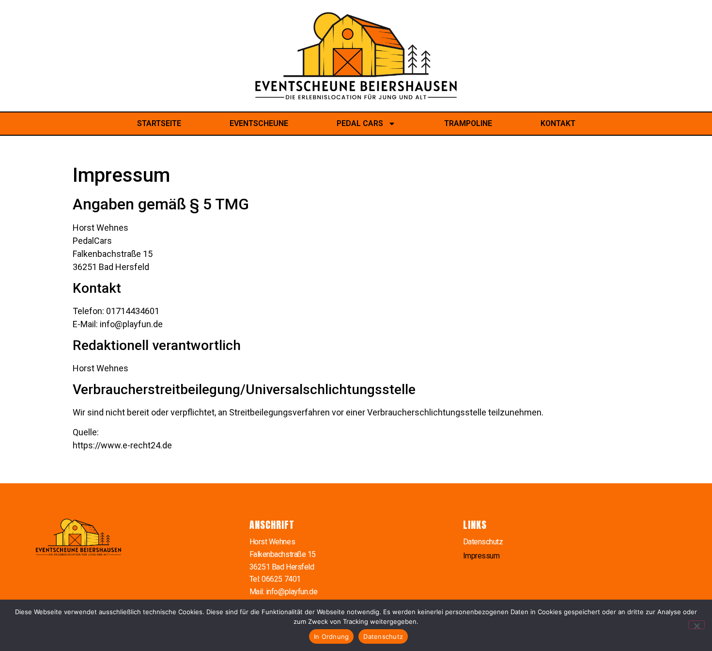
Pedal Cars (360, 123)
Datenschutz (483, 541)
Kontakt (558, 123)
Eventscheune (259, 123)
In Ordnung (331, 636)
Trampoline (468, 123)
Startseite (159, 123)
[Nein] (696, 624)
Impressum (481, 555)
